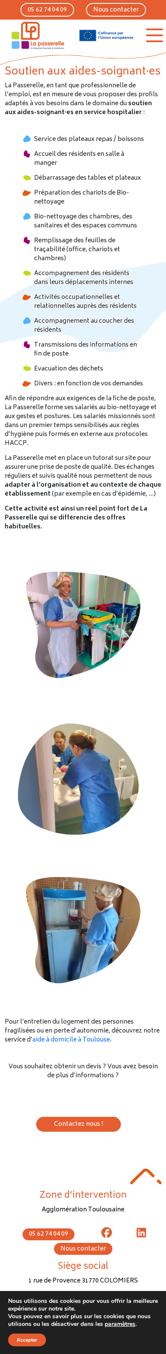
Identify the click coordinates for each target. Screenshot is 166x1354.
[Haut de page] (145, 1176)
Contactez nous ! (78, 1124)
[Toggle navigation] (154, 35)
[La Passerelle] (37, 36)
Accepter (27, 1340)
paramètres (120, 1324)
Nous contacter (116, 10)
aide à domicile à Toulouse (71, 1040)
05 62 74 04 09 (47, 10)
